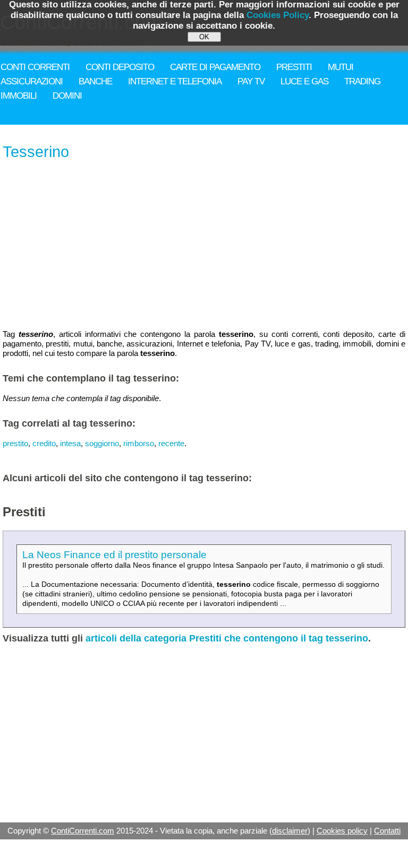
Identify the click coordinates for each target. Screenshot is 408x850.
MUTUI (340, 67)
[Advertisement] (204, 245)
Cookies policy (342, 831)
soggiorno (102, 443)
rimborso (138, 443)
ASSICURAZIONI (32, 81)
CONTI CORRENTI (35, 67)
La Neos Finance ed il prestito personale (114, 554)
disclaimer (290, 831)
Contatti (387, 831)
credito (44, 443)
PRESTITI (294, 67)
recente (171, 443)
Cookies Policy (277, 15)
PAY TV (251, 81)
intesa (70, 443)
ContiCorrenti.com (82, 831)
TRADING (362, 81)
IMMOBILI (19, 96)
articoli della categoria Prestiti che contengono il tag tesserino (227, 638)
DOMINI (67, 96)
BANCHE (95, 81)
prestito (15, 443)
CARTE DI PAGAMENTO (215, 67)
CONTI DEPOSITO (120, 67)
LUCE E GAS (304, 81)
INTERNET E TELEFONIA (175, 81)
